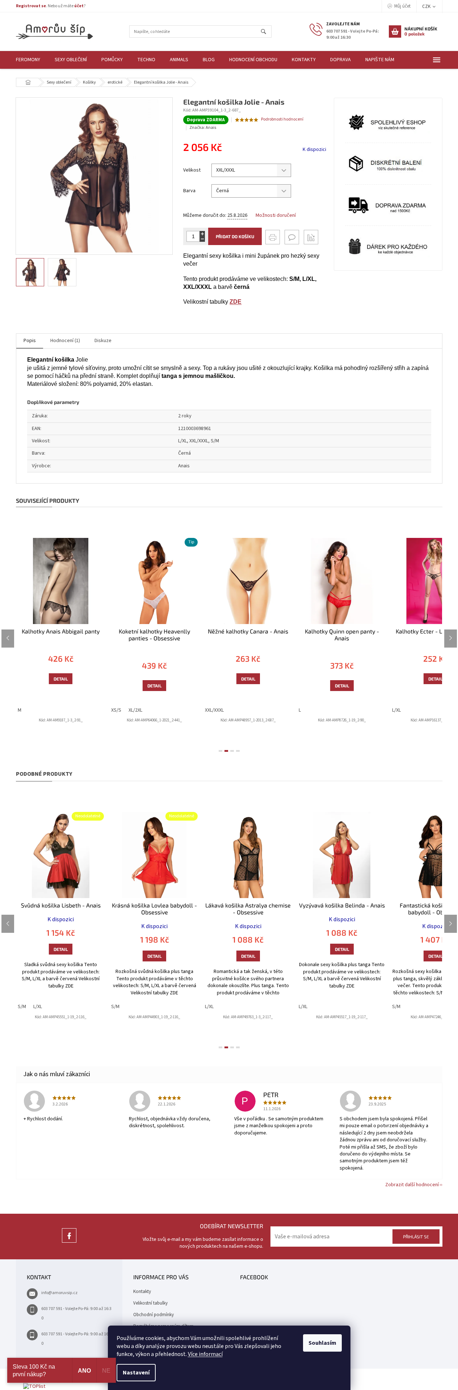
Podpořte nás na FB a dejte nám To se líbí (69, 1242)
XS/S (116, 710)
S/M (22, 1006)
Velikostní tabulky (150, 1303)
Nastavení (136, 1373)
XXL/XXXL (214, 710)
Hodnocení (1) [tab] (65, 340)
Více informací (205, 1354)
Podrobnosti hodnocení (282, 119)
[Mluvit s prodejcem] (292, 237)
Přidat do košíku (235, 236)
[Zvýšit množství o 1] (202, 233)
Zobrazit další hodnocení (412, 1184)
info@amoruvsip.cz (59, 1293)
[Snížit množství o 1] (202, 239)
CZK (427, 6)
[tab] (220, 751)
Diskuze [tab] (103, 340)
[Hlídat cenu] (311, 237)
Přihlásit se (416, 1236)
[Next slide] (450, 638)
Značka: (202, 128)
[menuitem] (28, 60)
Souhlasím (322, 1343)
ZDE (235, 302)
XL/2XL (135, 710)
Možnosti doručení (276, 215)
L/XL (396, 710)
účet (79, 6)
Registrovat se (31, 6)
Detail (61, 678)
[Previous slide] (7, 638)
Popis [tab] (30, 340)
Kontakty (142, 1291)
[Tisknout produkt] (272, 237)
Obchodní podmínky (153, 1314)
